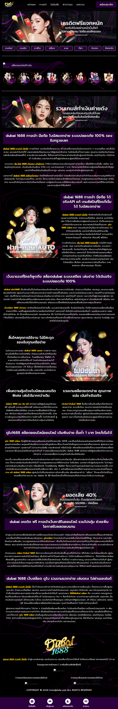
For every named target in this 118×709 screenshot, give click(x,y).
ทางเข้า (43, 4)
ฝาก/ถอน (68, 4)
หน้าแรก (32, 4)
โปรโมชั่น (55, 4)
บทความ (80, 4)
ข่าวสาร (86, 706)
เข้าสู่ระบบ (50, 706)
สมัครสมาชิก (68, 706)
